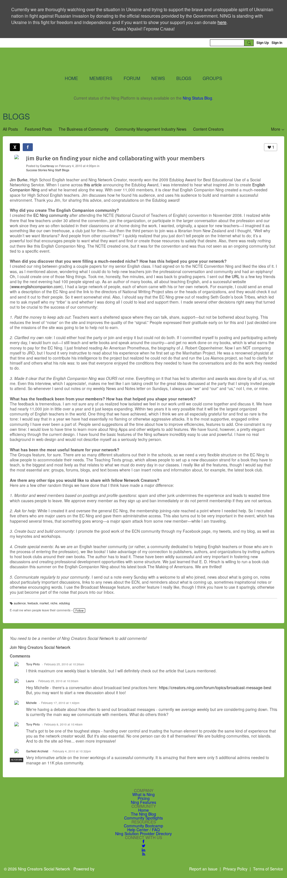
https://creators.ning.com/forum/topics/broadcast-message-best (215, 687)
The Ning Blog (143, 814)
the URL (232, 276)
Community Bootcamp (143, 825)
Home (143, 810)
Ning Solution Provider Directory (143, 833)
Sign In (277, 42)
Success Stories (36, 170)
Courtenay (47, 166)
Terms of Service (268, 869)
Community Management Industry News (150, 129)
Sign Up (262, 42)
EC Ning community (50, 215)
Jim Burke (18, 179)
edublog (64, 603)
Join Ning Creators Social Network (40, 647)
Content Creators (208, 129)
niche (53, 603)
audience (20, 603)
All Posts (10, 129)
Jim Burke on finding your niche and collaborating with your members (115, 158)
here (221, 22)
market (44, 603)
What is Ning (143, 794)
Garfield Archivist (37, 751)
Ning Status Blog (197, 98)
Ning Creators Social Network (112, 61)
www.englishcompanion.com (36, 286)
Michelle (31, 703)
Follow (79, 610)
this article (93, 184)
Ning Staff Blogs (58, 170)
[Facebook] (28, 147)
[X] (15, 147)
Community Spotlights (143, 818)
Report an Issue (203, 869)
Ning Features (143, 802)
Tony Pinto (33, 664)
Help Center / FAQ (143, 829)
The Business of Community (83, 129)
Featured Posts (38, 129)
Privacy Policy (235, 869)
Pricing (144, 798)
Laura (30, 681)
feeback (32, 603)
